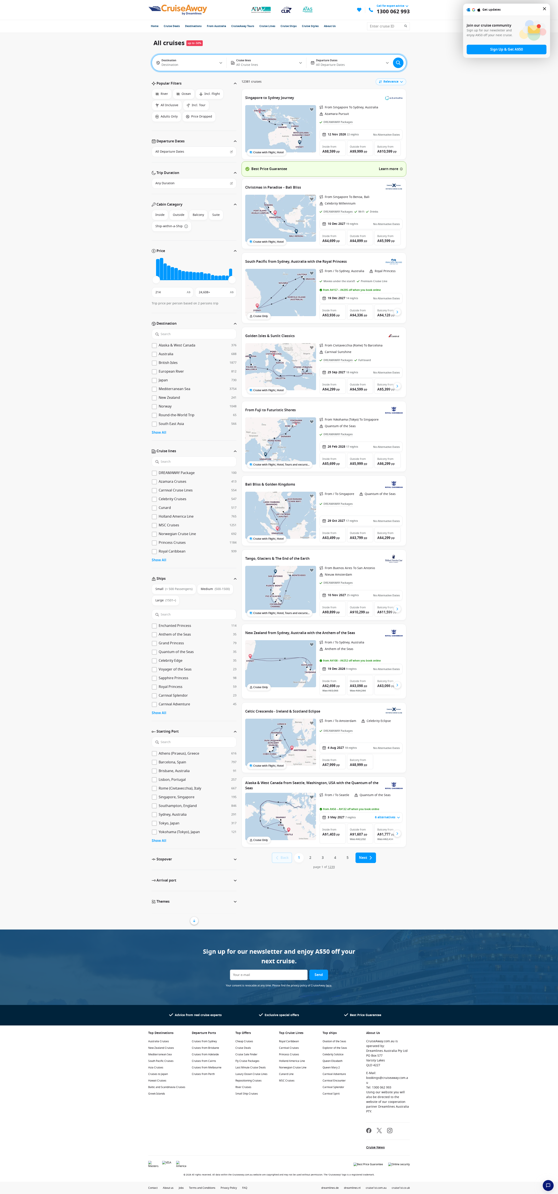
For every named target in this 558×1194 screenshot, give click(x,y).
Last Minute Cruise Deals (250, 1067)
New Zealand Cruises (161, 1048)
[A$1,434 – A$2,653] (161, 269)
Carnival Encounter (334, 1081)
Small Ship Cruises (246, 1094)
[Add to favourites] (312, 109)
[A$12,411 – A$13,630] (194, 276)
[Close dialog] (544, 9)
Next (363, 857)
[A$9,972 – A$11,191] (187, 276)
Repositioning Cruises (248, 1081)
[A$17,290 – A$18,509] (209, 277)
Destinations (193, 26)
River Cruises (243, 1087)
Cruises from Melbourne (206, 1067)
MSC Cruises (286, 1081)
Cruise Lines (267, 26)
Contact (153, 1188)
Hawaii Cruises (157, 1081)
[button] (194, 83)
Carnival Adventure (334, 1074)
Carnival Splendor (333, 1087)
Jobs (181, 1188)
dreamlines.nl (352, 1188)
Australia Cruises (158, 1041)
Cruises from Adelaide (205, 1054)
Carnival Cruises (289, 1048)
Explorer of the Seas (335, 1048)
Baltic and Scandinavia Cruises (166, 1087)
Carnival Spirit (331, 1094)
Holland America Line (292, 1061)
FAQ (244, 1188)
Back (285, 857)
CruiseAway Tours (242, 26)
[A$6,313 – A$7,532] (176, 274)
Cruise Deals (172, 26)
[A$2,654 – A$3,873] (165, 272)
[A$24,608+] (230, 274)
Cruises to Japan (158, 1074)
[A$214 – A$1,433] (158, 269)
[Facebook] (368, 1131)
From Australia (216, 26)
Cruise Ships (289, 26)
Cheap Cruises (244, 1041)
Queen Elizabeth (332, 1061)
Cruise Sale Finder (246, 1054)
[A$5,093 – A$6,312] (172, 273)
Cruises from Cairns (204, 1061)
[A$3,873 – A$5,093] (168, 273)
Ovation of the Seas (334, 1041)
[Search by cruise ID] (407, 26)
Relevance (390, 81)
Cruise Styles (310, 26)
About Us (330, 26)
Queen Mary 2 (331, 1067)
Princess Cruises (289, 1054)
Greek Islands (156, 1094)
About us (168, 1188)
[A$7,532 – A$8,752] (180, 275)
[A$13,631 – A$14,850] (198, 276)
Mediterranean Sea (160, 1054)
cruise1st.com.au (376, 1188)
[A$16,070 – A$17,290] (205, 277)
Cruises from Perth (203, 1074)
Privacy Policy (229, 1188)
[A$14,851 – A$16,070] (201, 276)
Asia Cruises (155, 1067)
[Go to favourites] (359, 10)
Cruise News (375, 1147)
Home (154, 26)
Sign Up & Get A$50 (506, 49)
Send (319, 974)
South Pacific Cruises (161, 1061)
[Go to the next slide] (397, 312)
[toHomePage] (177, 9)
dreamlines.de (330, 1188)
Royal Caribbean (289, 1041)
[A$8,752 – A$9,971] (183, 275)
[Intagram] (389, 1131)
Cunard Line (286, 1074)
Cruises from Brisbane (205, 1048)
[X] (379, 1131)
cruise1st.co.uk (401, 1188)
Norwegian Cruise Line (292, 1067)
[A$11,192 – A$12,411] (190, 276)
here (329, 986)
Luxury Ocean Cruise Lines (251, 1074)
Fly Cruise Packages (247, 1061)
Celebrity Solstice (333, 1054)
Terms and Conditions (202, 1188)
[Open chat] (548, 1185)
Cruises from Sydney (204, 1041)
